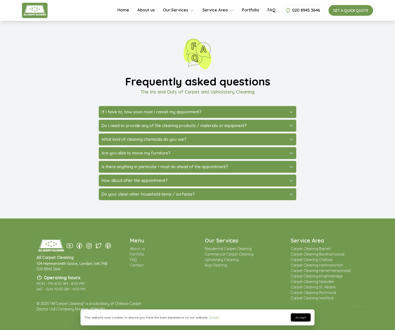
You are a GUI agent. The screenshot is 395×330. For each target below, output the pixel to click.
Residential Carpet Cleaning (228, 248)
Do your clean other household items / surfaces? (148, 194)
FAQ (271, 10)
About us (146, 10)
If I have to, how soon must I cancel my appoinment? (151, 111)
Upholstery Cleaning (222, 259)
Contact (137, 265)
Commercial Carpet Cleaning (229, 254)
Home (123, 10)
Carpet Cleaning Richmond (313, 292)
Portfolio (250, 10)
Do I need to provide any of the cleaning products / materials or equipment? (174, 125)
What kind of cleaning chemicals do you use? (143, 139)
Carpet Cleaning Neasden (312, 281)
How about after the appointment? (134, 180)
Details (214, 317)
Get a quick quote (350, 10)
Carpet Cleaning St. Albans (313, 287)
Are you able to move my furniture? (135, 153)
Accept (300, 317)
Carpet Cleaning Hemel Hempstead (320, 270)
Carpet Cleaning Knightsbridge (317, 276)
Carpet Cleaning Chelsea (312, 259)
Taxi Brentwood (356, 306)
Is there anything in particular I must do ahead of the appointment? (164, 166)
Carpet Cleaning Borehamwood (317, 254)
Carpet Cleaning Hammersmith (317, 265)
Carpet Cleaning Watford (312, 298)
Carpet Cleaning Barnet (311, 248)
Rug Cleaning (216, 265)
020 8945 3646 (48, 269)
